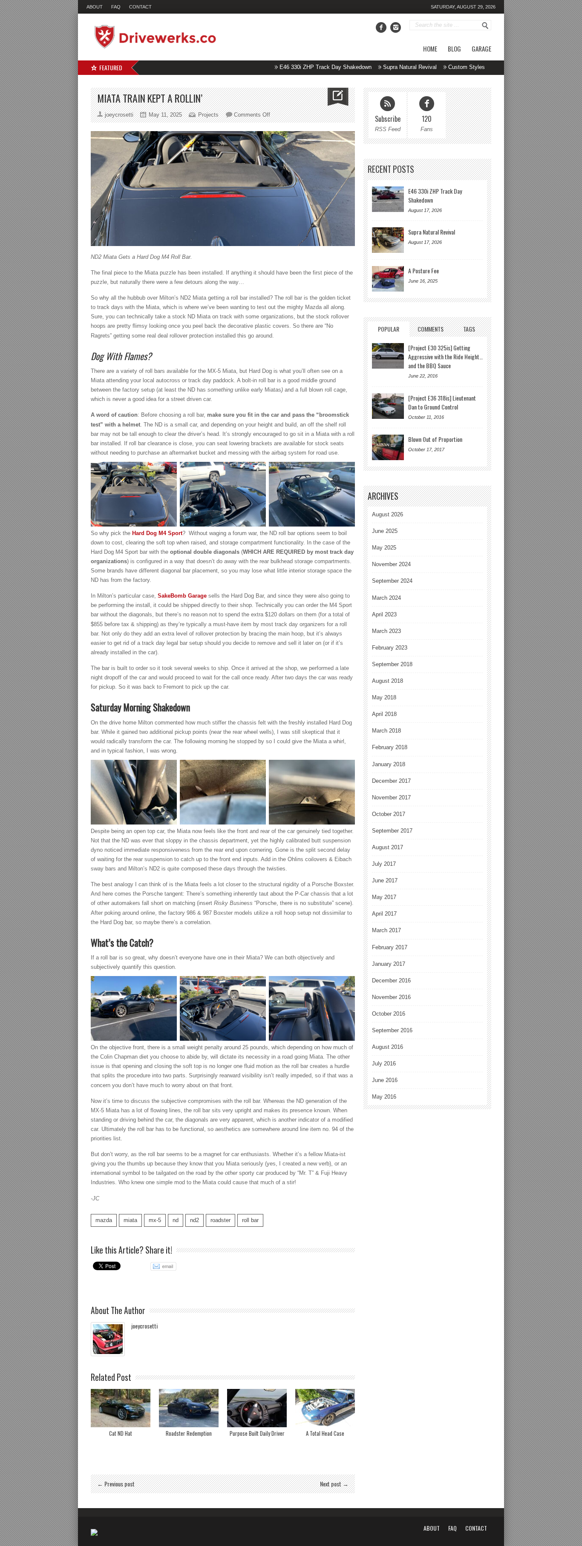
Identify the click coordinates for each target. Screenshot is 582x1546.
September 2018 (392, 664)
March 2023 (386, 631)
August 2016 (387, 1047)
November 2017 (391, 797)
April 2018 (384, 714)
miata (130, 1220)
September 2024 (392, 581)
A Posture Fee (471, 67)
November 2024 (391, 564)
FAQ (116, 6)
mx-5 (155, 1220)
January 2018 (388, 764)
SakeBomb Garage (182, 596)
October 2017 (388, 814)
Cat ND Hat (120, 1433)
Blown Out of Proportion (435, 439)
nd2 (194, 1220)
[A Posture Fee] (388, 279)
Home (430, 48)
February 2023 (389, 647)
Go (485, 25)
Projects (208, 115)
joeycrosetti (144, 1325)
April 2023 (384, 614)
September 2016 (392, 1030)
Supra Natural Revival (367, 67)
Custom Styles (424, 67)
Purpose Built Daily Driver (257, 1433)
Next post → (334, 1483)
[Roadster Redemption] (189, 1408)
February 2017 (389, 947)
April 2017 (384, 913)
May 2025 (384, 547)
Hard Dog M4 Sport (157, 533)
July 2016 (384, 1063)
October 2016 (388, 1014)
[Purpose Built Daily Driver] (257, 1408)
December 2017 (391, 781)
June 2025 (385, 531)
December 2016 (391, 980)
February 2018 (389, 747)
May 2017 (384, 897)
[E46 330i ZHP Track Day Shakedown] (388, 199)
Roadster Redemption (189, 1433)
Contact (140, 6)
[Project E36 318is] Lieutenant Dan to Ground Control (442, 402)
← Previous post (116, 1483)
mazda (103, 1220)
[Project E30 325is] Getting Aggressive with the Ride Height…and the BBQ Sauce (445, 356)
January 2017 (388, 964)
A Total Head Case (325, 1433)
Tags (469, 328)
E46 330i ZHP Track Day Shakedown (283, 67)
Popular (388, 328)
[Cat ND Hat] (120, 1408)
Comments (431, 328)
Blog (454, 48)
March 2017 (386, 930)
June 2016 (385, 1080)
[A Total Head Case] (325, 1408)
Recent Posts (391, 169)
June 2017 (385, 880)
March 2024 (386, 598)
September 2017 (392, 830)
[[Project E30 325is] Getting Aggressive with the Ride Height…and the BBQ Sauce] (388, 356)
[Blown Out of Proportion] (388, 447)
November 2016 (391, 997)
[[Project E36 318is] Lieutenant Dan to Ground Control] (388, 406)
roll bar (250, 1220)
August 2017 (387, 847)
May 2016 (384, 1097)
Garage (481, 48)
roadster (220, 1220)
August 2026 (387, 514)
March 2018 (386, 730)
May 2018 (384, 697)
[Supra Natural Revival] (388, 240)
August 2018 (387, 681)
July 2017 (384, 864)
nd (176, 1220)
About (94, 6)
